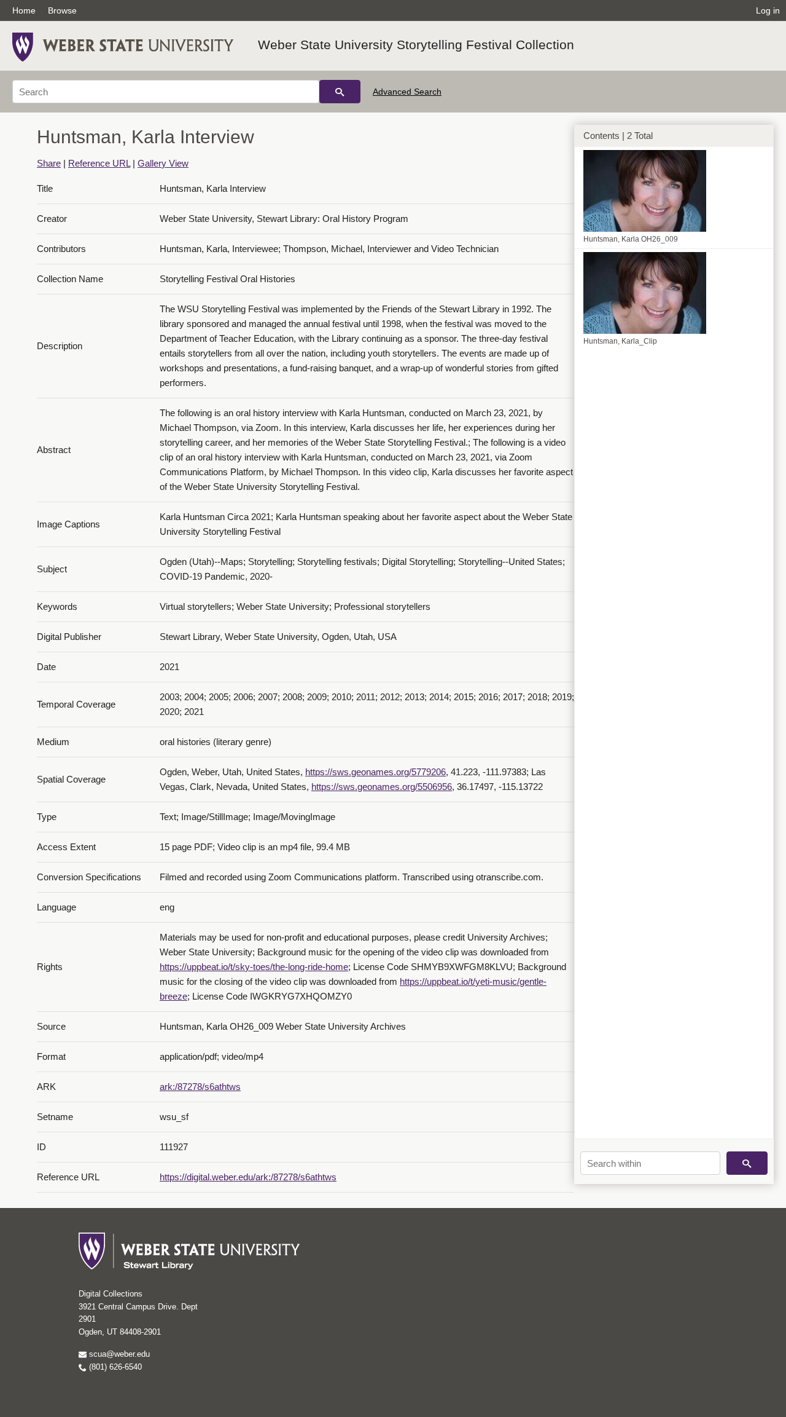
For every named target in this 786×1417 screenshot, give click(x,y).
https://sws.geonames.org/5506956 (381, 786)
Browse (62, 10)
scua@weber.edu (118, 1354)
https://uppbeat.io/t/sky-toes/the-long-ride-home (254, 966)
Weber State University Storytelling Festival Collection (416, 44)
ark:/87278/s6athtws (200, 1086)
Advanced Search (407, 92)
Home (24, 10)
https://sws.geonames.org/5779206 (375, 772)
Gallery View (163, 163)
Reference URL (99, 163)
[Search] (339, 91)
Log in (768, 10)
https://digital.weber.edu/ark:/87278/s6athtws (248, 1177)
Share (49, 163)
